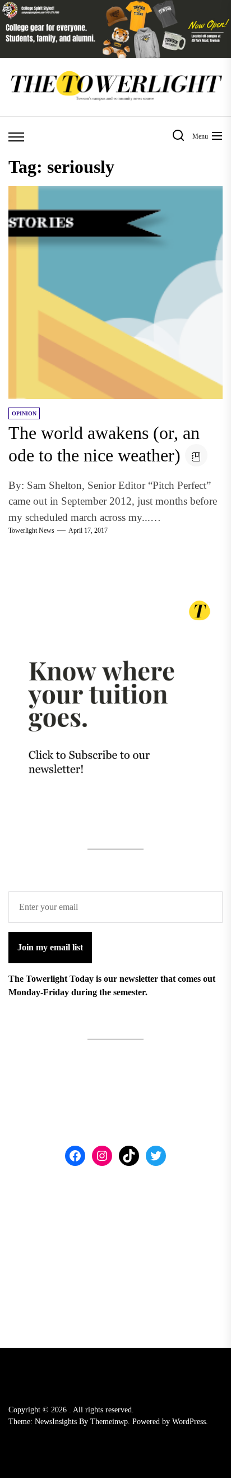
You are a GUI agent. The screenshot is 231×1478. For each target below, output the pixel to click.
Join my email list (50, 947)
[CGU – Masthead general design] (115, 6)
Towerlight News (31, 530)
